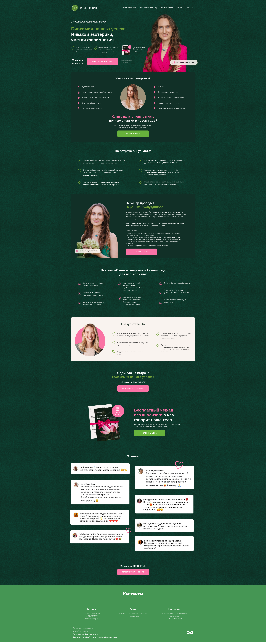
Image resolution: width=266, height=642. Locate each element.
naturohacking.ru (91, 619)
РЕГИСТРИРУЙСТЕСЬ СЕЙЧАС (103, 61)
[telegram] (191, 632)
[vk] (188, 632)
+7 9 (87, 616)
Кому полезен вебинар (171, 8)
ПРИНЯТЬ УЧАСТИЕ (133, 134)
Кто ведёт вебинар (149, 8)
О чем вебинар (129, 8)
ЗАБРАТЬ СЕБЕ (150, 433)
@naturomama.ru (94, 614)
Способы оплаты (80, 631)
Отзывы (189, 8)
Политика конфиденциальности (87, 634)
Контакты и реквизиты (83, 628)
